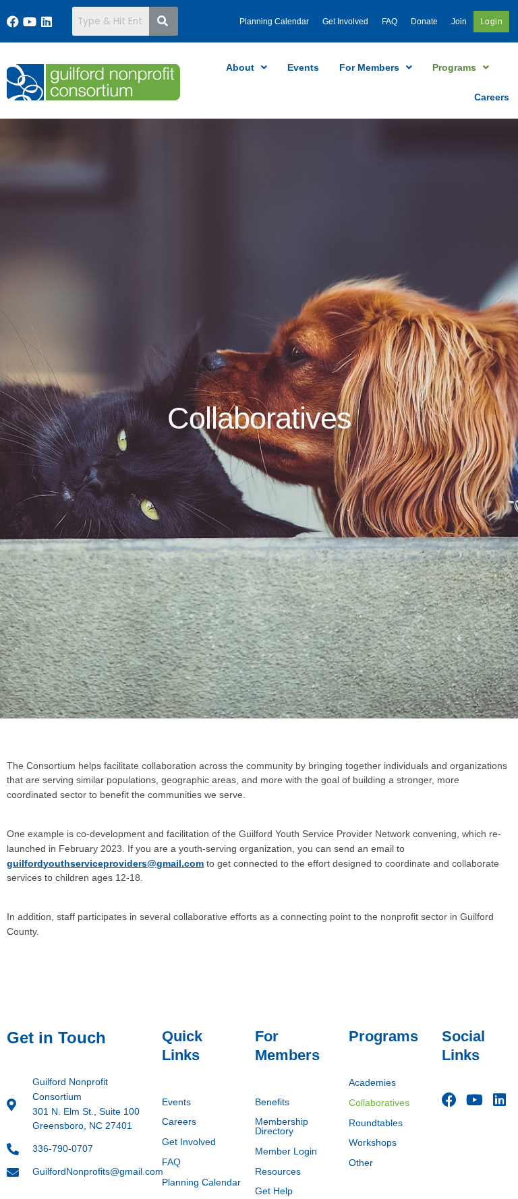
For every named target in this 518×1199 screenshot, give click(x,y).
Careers (491, 97)
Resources (278, 1172)
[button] (246, 67)
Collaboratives (379, 1103)
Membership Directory (281, 1126)
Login (491, 21)
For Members (369, 67)
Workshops (373, 1143)
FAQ (389, 21)
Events (303, 67)
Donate (424, 21)
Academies (372, 1083)
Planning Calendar (274, 21)
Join (459, 21)
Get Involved (345, 21)
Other (361, 1163)
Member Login (286, 1151)
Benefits (272, 1102)
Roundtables (376, 1123)
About (240, 67)
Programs (454, 67)
